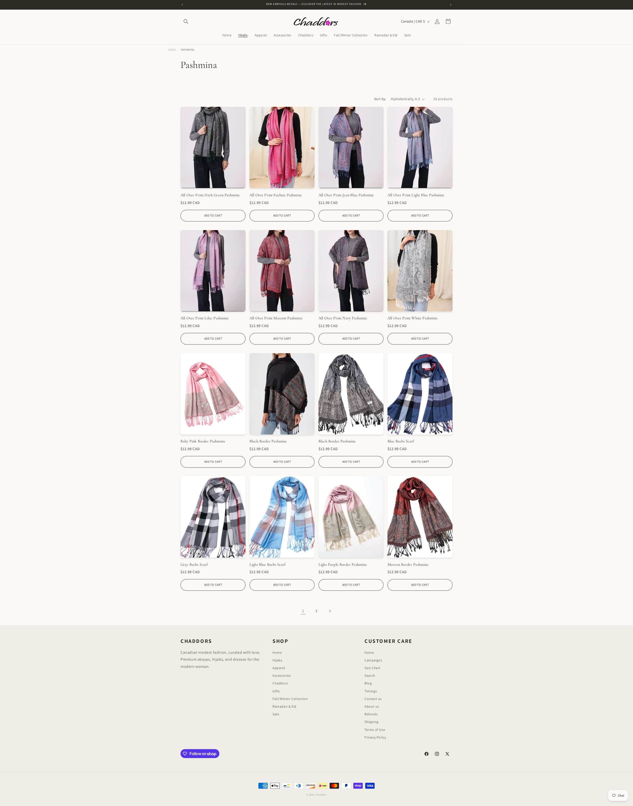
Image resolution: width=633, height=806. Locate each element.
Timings (370, 691)
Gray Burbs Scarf (194, 564)
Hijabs (277, 660)
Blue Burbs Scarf (400, 441)
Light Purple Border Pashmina (342, 564)
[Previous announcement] (182, 4)
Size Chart (372, 668)
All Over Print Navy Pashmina (342, 318)
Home (172, 49)
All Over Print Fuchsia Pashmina (275, 195)
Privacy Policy (375, 737)
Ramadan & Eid (284, 706)
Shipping (371, 722)
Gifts (276, 691)
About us (371, 706)
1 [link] (303, 610)
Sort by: (380, 99)
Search (369, 675)
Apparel (278, 668)
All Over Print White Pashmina (412, 318)
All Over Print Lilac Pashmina (205, 318)
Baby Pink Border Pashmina (203, 441)
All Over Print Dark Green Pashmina (210, 195)
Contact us (373, 699)
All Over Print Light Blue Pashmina (415, 195)
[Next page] (329, 611)
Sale (275, 714)
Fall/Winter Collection (290, 699)
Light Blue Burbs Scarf (267, 564)
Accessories (281, 675)
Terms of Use (374, 729)
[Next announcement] (450, 4)
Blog (368, 683)
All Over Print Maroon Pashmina (275, 318)
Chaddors (280, 683)
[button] (186, 21)
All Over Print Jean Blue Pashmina (346, 195)
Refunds (371, 714)
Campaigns (373, 660)
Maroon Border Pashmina (408, 564)
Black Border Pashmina (268, 441)
